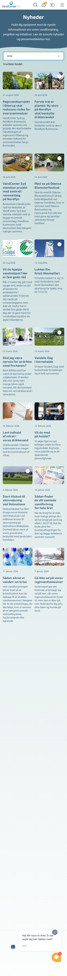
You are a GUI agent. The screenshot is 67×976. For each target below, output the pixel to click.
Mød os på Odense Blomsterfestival (48, 185)
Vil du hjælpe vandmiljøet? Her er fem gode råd (15, 273)
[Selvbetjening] (52, 4)
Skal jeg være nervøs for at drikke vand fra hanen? (17, 361)
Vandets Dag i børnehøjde (44, 360)
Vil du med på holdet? (42, 434)
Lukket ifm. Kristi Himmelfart (47, 271)
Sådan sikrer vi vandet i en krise (15, 580)
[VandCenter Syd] (11, 5)
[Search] (35, 5)
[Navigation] (62, 4)
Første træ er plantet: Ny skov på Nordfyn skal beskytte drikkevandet (46, 109)
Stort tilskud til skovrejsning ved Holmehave (14, 500)
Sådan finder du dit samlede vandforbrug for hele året (45, 502)
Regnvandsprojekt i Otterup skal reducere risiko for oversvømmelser (16, 107)
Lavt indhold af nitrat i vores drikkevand (15, 436)
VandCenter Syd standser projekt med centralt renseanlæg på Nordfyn (15, 191)
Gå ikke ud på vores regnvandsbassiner (49, 580)
